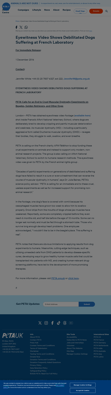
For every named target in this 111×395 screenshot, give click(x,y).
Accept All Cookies (82, 390)
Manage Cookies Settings (83, 385)
